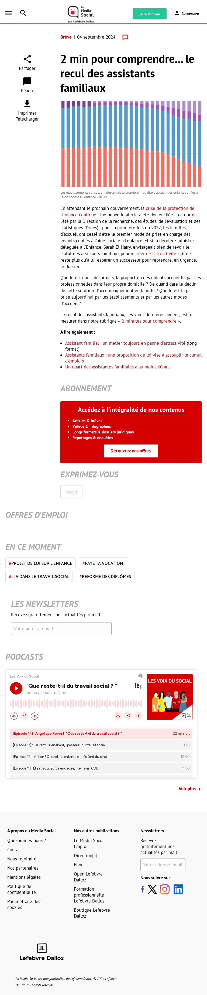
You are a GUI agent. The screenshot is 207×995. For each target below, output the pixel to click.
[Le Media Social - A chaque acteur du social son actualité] (87, 14)
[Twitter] (153, 889)
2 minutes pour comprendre (149, 321)
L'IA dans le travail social (39, 576)
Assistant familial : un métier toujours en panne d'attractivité (125, 343)
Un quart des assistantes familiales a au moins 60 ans (117, 367)
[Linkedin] (176, 889)
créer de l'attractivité (155, 254)
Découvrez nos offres (131, 451)
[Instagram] (165, 889)
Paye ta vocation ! (104, 563)
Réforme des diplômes (105, 576)
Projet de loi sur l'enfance (40, 563)
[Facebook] (142, 889)
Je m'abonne (149, 14)
